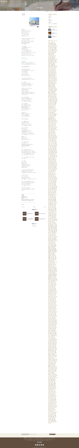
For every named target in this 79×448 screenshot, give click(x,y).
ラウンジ (52, 361)
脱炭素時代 (56, 102)
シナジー (54, 204)
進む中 (51, 176)
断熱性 (54, 420)
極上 (48, 398)
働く (55, 392)
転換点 (54, 247)
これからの (54, 209)
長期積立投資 (53, 188)
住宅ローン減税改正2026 (55, 274)
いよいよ (49, 134)
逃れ (53, 133)
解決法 (51, 279)
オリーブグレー (54, 398)
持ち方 (53, 176)
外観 (53, 101)
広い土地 (51, 414)
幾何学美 (55, 415)
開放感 (51, 107)
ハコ (48, 322)
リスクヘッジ (49, 160)
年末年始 (51, 106)
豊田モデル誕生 (52, 399)
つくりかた (52, 79)
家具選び (49, 252)
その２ (49, 187)
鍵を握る (49, 91)
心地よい (52, 356)
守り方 (51, 145)
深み (55, 318)
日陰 (56, 155)
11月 (53, 264)
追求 (56, 339)
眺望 (50, 344)
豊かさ (49, 237)
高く (53, 404)
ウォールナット (49, 361)
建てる (54, 112)
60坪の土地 (54, 63)
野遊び (55, 182)
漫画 (48, 63)
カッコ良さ (49, 242)
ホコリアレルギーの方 (54, 409)
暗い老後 (49, 230)
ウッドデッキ (52, 42)
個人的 (56, 145)
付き (56, 355)
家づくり (49, 42)
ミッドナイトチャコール (50, 302)
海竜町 (49, 199)
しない (51, 144)
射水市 (55, 198)
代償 (54, 269)
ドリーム (54, 122)
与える (52, 366)
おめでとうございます (54, 177)
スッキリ (53, 241)
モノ (55, 258)
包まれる (54, 317)
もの (55, 210)
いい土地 (49, 382)
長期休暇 (51, 403)
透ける (51, 376)
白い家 (49, 388)
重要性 (55, 269)
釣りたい (49, 140)
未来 (50, 268)
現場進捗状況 (50, 22)
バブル (49, 48)
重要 (55, 128)
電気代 (52, 86)
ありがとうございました (50, 167)
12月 (50, 226)
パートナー (54, 144)
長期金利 (49, 366)
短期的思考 (49, 118)
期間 (54, 140)
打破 (52, 221)
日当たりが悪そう (52, 53)
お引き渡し (53, 171)
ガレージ (49, 399)
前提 (54, 80)
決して (49, 156)
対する (49, 59)
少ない (51, 102)
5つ (48, 102)
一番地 (51, 171)
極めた (52, 334)
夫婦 (52, 360)
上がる (50, 128)
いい (53, 102)
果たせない (49, 193)
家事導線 (51, 75)
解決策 (50, 225)
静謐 (50, 307)
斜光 (52, 312)
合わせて (53, 388)
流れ (50, 139)
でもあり (49, 69)
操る (55, 290)
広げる (51, 198)
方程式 (53, 107)
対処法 (54, 74)
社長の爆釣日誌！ (50, 20)
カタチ (54, 323)
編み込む (55, 285)
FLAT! (52, 349)
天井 (52, 404)
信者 (54, 59)
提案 (53, 198)
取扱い (53, 253)
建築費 (49, 209)
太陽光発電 (54, 220)
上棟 (50, 150)
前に (54, 226)
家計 (54, 366)
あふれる (54, 334)
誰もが (51, 188)
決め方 (52, 155)
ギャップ (52, 269)
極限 (50, 333)
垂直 (52, 317)
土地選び (54, 156)
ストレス (49, 329)
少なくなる (49, 176)
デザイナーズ (52, 355)
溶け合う (49, 296)
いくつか (49, 241)
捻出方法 (51, 248)
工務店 (54, 419)
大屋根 (51, 410)
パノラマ (56, 360)
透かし (51, 312)
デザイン (49, 420)
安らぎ (53, 328)
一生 (52, 237)
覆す (48, 356)
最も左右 (51, 415)
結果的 (52, 214)
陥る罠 (56, 59)
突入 (53, 134)
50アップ (54, 139)
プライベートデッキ (50, 323)
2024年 (54, 187)
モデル (52, 183)
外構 (50, 155)
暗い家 (54, 382)
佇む (48, 344)
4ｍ (53, 221)
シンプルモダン (55, 356)
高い (48, 414)
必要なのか (52, 383)
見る (53, 160)
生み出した (51, 350)
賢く (50, 371)
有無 (51, 253)
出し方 (56, 236)
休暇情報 (49, 107)
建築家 (52, 112)
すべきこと (49, 210)
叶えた (49, 360)
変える (52, 306)
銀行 (56, 377)
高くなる (49, 236)
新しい (53, 350)
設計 (51, 160)
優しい (54, 258)
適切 (52, 96)
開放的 (50, 328)
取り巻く (54, 268)
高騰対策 (51, 209)
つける (55, 150)
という (55, 69)
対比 (53, 376)
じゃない (49, 129)
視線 (55, 344)
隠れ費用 (55, 47)
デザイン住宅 (49, 113)
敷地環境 (51, 388)
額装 (54, 360)
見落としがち (53, 47)
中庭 (48, 112)
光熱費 (49, 371)
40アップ (52, 139)
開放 (50, 215)
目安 (52, 252)
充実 (50, 47)
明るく (55, 403)
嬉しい (49, 410)
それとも (49, 393)
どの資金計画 (53, 372)
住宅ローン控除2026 (50, 274)
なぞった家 (54, 263)
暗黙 (52, 128)
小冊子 (49, 188)
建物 (54, 236)
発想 (50, 269)
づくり (52, 172)
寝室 (50, 96)
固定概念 (51, 59)
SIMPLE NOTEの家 (50, 419)
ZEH (53, 183)
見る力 (53, 150)
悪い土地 (54, 414)
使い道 (53, 248)
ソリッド (55, 345)
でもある (53, 69)
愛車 (50, 301)
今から (55, 79)
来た (54, 129)
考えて (49, 387)
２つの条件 (55, 90)
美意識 (51, 291)
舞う (51, 295)
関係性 (51, 194)
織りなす (51, 284)
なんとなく (54, 393)
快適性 (53, 339)
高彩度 (54, 338)
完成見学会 (49, 133)
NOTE (54, 113)
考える (53, 79)
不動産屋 (54, 91)
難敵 (50, 221)
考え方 (52, 74)
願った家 (52, 264)
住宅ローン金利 (49, 74)
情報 (48, 177)
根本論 (49, 279)
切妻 (55, 350)
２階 (50, 387)
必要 (48, 166)
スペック (50, 166)
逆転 (48, 269)
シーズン (51, 134)
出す (50, 404)
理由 (50, 102)
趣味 (52, 123)
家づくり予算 (53, 85)
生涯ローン (55, 86)
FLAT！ (56, 349)
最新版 (56, 187)
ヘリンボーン (49, 295)
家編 (56, 279)
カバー (49, 155)
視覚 (56, 323)
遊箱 (48, 183)
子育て (56, 230)
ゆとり (50, 334)
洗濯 (55, 328)
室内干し (52, 242)
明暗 (50, 101)
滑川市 (52, 419)
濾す (55, 312)
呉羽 (50, 183)
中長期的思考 (52, 118)
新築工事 (51, 199)
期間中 (52, 140)
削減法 (55, 248)
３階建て (54, 344)
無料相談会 (49, 247)
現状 (48, 117)
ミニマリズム (51, 398)
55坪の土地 (51, 63)
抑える (49, 220)
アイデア (49, 79)
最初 (55, 188)
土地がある (55, 48)
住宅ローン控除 (55, 275)
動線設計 (53, 329)
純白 (48, 307)
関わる (49, 161)
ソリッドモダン (52, 345)
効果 (55, 204)
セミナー (52, 48)
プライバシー (53, 291)
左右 (48, 403)
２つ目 (49, 404)
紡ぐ (48, 306)
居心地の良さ (49, 53)
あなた (49, 263)
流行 (50, 280)
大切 (53, 161)
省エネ (56, 129)
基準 (52, 166)
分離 (50, 220)
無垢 (48, 317)
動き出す (52, 226)
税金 (48, 198)
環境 (55, 268)
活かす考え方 (53, 58)
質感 (54, 290)
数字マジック (54, 252)
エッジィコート (54, 295)
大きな (52, 279)
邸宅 (55, 284)
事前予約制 (55, 399)
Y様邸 (48, 150)
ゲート (49, 301)
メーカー (54, 106)
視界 (53, 306)
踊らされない (49, 253)
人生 (48, 101)
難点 (50, 90)
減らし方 (54, 155)
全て (48, 280)
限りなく (56, 225)
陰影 (53, 301)
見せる (55, 241)
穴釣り (55, 133)
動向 (48, 204)
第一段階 (56, 226)
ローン (54, 118)
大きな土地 (49, 383)
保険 (48, 47)
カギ (50, 372)
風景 (50, 290)
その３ (51, 187)
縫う (55, 302)
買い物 (54, 279)
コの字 (50, 377)
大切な (49, 145)
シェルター (51, 322)
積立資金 (49, 248)
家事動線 (55, 333)
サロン (55, 291)
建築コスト (49, 194)
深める (51, 360)
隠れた (49, 221)
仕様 (55, 183)
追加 (56, 156)
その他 (49, 21)
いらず (55, 388)
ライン (53, 415)
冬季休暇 (54, 231)
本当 (52, 161)
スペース (55, 387)
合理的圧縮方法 (49, 86)
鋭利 (48, 377)
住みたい (51, 263)
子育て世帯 (49, 275)
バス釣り (49, 123)
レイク (55, 122)
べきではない (49, 392)
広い (53, 403)
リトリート (49, 338)
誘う (48, 290)
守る (50, 285)
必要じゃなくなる (52, 210)
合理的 (55, 96)
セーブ (53, 392)
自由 (53, 307)
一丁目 (49, 171)
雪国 (54, 355)
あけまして (51, 177)
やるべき (56, 144)
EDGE (48, 328)
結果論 (50, 204)
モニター (56, 113)
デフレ (52, 236)
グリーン (49, 231)
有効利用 (49, 258)
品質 (48, 122)
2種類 (48, 215)
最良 (48, 225)
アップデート (53, 117)
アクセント (54, 296)
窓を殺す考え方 (49, 58)
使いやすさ (55, 52)
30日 (55, 264)
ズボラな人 (52, 258)
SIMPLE (52, 113)
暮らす (51, 52)
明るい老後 (52, 230)
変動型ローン (53, 90)
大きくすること (49, 409)
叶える (54, 349)
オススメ (49, 144)
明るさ (52, 52)
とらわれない (55, 371)
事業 (52, 231)
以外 (50, 122)
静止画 (53, 318)
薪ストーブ (53, 410)
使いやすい (53, 387)
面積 (53, 128)
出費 (55, 176)
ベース (49, 182)
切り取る (52, 290)
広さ (53, 96)
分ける (52, 101)
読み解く (52, 225)
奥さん (52, 392)
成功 (48, 372)
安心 (53, 333)
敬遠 (50, 356)
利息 (56, 231)
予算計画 (51, 117)
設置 (56, 220)
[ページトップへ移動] (57, 434)
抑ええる (52, 371)
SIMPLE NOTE (23, 204)
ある (50, 112)
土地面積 (55, 199)
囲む (56, 296)
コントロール (49, 345)
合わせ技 (51, 182)
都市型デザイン (49, 349)
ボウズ (51, 133)
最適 (50, 161)
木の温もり (52, 285)
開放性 (49, 350)
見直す (56, 80)
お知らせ (50, 19)
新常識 (55, 209)
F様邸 (53, 199)
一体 (52, 220)
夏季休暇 (49, 75)
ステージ (51, 317)
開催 (52, 187)
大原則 (55, 214)
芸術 (50, 306)
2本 (51, 247)
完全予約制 (55, 383)
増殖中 (55, 167)
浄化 (55, 306)
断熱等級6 (52, 275)
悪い (52, 382)
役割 (51, 193)
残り (52, 145)
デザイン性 (55, 361)
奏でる (49, 291)
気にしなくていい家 (54, 75)
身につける (55, 215)
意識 (48, 226)
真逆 (50, 237)
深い (48, 285)
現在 (48, 268)
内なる (52, 307)
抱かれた (53, 322)
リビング (49, 339)
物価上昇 (53, 182)
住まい (49, 312)
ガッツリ (51, 393)
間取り (52, 420)
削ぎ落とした (49, 355)
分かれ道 (54, 230)
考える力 (52, 215)
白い (52, 301)
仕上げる (55, 101)
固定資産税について (53, 64)
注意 (52, 414)
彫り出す (55, 301)
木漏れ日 (55, 322)
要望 (55, 161)
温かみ (51, 339)
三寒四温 (51, 129)
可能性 (49, 96)
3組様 (54, 145)
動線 (48, 333)
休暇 (48, 106)
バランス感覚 (52, 91)
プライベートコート (53, 377)
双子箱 (51, 338)
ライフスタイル (49, 172)
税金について (49, 64)
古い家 (54, 242)
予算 (50, 48)
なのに (55, 237)
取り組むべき (49, 80)
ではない (52, 156)
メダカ (53, 167)
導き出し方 (55, 194)
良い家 (49, 415)
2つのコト (52, 80)
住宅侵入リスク (54, 280)
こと (48, 139)
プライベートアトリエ (50, 318)
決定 (54, 193)
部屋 (53, 194)
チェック (55, 160)
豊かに (49, 52)
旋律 (53, 302)
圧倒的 (55, 376)
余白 (55, 307)
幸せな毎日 (49, 264)
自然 (48, 128)
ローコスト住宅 (49, 214)
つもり (54, 237)
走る (54, 312)
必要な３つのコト (49, 85)
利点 (48, 90)
